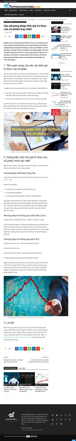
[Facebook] (17, 36)
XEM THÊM (22, 368)
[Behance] (52, 415)
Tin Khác (21, 14)
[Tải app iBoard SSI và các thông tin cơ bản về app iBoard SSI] (55, 112)
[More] (42, 36)
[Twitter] (21, 36)
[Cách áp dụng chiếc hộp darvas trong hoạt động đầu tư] (55, 47)
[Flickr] (69, 415)
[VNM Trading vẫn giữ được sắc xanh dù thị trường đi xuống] (55, 103)
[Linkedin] (34, 36)
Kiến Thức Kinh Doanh (11, 14)
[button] (70, 10)
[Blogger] (56, 415)
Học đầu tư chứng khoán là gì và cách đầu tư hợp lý (10, 389)
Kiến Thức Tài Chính (49, 10)
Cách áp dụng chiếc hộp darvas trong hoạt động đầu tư (66, 46)
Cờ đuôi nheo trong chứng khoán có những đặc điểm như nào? (41, 389)
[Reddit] (65, 419)
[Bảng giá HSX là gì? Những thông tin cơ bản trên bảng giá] (26, 379)
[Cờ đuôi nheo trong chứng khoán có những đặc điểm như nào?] (42, 379)
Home (6, 10)
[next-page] (8, 395)
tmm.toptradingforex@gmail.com (32, 430)
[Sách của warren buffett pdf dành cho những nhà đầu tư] (55, 29)
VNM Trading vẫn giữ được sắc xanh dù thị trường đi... (65, 102)
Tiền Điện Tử (38, 10)
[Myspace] (56, 419)
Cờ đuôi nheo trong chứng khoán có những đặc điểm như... (66, 94)
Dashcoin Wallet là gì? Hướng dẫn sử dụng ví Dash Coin (66, 55)
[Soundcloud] (69, 419)
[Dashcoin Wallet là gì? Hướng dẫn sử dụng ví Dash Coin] (55, 56)
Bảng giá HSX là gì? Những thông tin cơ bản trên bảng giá (25, 389)
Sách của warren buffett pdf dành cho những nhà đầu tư (65, 29)
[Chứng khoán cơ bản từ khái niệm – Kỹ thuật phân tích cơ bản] (55, 38)
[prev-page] (5, 395)
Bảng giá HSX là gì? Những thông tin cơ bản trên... (65, 85)
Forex (31, 10)
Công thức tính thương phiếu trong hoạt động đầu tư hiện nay (38, 361)
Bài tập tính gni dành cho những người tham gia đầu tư (13, 361)
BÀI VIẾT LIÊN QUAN (10, 368)
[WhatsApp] (29, 36)
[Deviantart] (61, 415)
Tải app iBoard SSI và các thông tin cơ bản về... (65, 111)
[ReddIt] (38, 36)
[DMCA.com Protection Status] (31, 436)
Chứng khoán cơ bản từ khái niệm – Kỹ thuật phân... (66, 37)
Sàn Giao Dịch (13, 10)
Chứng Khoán (23, 10)
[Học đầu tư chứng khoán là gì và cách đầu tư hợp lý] (10, 379)
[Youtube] (61, 424)
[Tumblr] (52, 424)
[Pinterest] (25, 36)
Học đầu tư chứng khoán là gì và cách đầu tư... (66, 76)
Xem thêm (61, 63)
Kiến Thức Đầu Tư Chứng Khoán (27, 19)
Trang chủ (6, 19)
